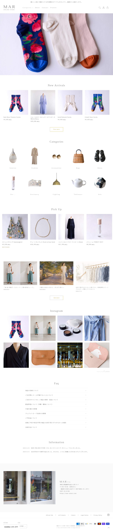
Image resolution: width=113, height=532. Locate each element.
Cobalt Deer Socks (91, 117)
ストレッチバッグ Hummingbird (12, 242)
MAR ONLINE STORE (65, 527)
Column (73, 515)
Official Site (49, 515)
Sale (100, 194)
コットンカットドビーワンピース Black (70, 242)
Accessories (56, 168)
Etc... (13, 194)
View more (56, 129)
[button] (28, 8)
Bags (78, 168)
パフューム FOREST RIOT (95, 242)
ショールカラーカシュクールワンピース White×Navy (43, 118)
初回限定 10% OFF (11, 527)
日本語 (21, 526)
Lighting (56, 194)
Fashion (35, 168)
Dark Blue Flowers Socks (12, 117)
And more (56, 297)
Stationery (34, 194)
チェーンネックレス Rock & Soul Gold (42, 242)
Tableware (78, 194)
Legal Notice (84, 515)
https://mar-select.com (68, 493)
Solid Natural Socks (65, 117)
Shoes (100, 168)
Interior (13, 168)
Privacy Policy (98, 515)
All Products (62, 515)
